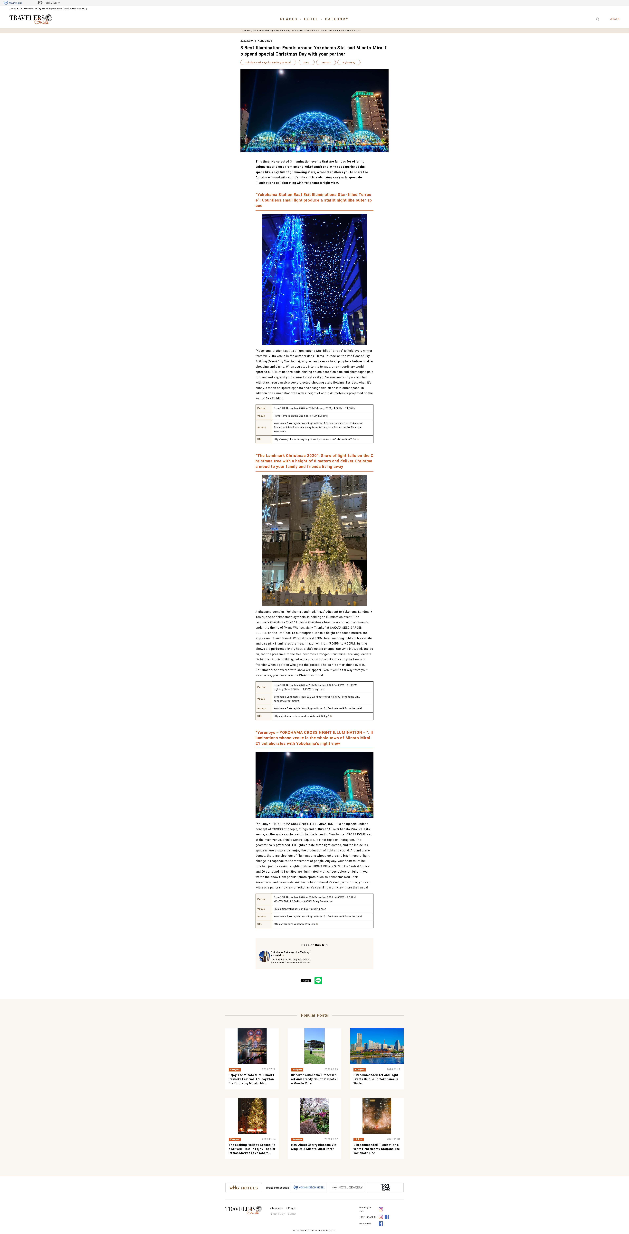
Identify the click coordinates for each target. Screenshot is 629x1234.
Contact (292, 1214)
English (292, 1208)
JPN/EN (614, 19)
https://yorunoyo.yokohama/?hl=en (294, 924)
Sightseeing (349, 62)
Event (307, 62)
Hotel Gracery (52, 3)
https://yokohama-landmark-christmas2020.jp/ (301, 716)
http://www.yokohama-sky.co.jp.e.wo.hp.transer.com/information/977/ (315, 439)
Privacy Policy (277, 1214)
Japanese (277, 1208)
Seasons (326, 62)
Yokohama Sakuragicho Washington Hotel (268, 62)
